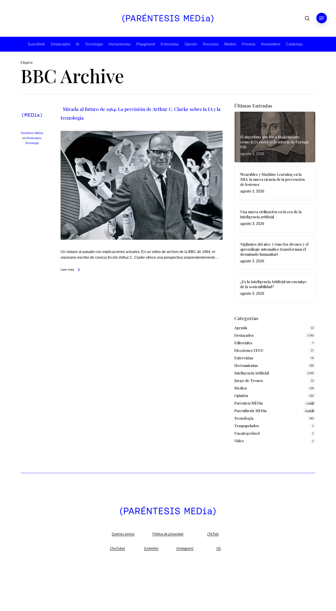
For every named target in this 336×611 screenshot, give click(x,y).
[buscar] (307, 18)
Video (239, 440)
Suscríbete (36, 44)
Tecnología (94, 44)
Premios (248, 44)
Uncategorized (246, 433)
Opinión (190, 44)
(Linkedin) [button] (151, 548)
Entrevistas (170, 44)
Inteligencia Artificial (251, 373)
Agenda (240, 327)
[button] (321, 18)
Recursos (211, 44)
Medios (230, 44)
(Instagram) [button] (184, 548)
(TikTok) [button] (213, 534)
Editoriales (243, 342)
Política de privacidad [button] (167, 534)
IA (77, 44)
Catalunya (294, 44)
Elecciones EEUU (249, 350)
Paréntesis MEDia (32, 133)
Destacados (60, 44)
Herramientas (120, 44)
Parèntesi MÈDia (274, 403)
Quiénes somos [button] (123, 534)
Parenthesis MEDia (274, 410)
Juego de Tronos (248, 380)
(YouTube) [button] (117, 548)
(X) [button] (218, 548)
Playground (145, 44)
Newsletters (270, 44)
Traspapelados (246, 425)
